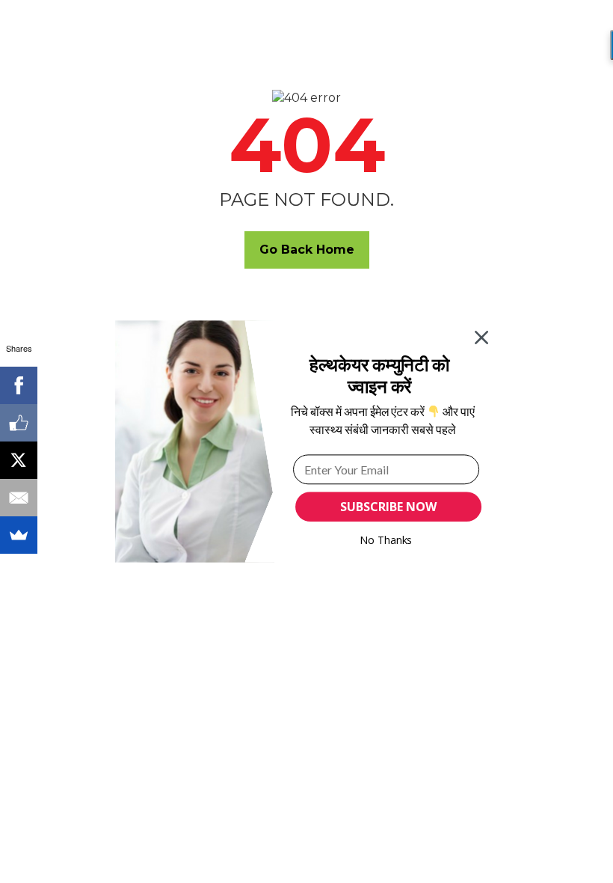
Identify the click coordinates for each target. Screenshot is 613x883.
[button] (379, 375)
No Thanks (386, 540)
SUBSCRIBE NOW (388, 506)
